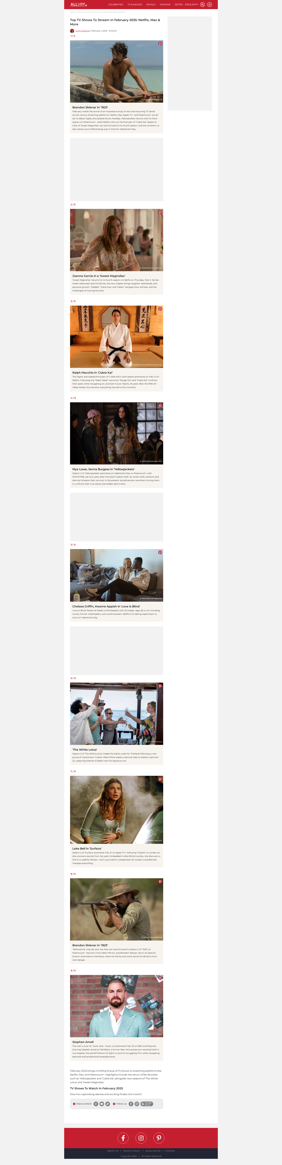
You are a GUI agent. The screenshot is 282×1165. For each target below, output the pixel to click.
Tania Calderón (82, 31)
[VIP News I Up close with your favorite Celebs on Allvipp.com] (88, 4)
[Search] (202, 4)
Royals (151, 4)
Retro (179, 4)
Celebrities (115, 4)
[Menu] (209, 4)
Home (72, 12)
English (190, 4)
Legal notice (153, 1151)
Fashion (165, 4)
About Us (112, 1151)
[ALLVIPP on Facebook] (123, 1138)
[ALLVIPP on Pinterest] (159, 1138)
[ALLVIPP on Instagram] (141, 1138)
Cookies (170, 1151)
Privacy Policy (132, 1151)
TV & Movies (135, 4)
